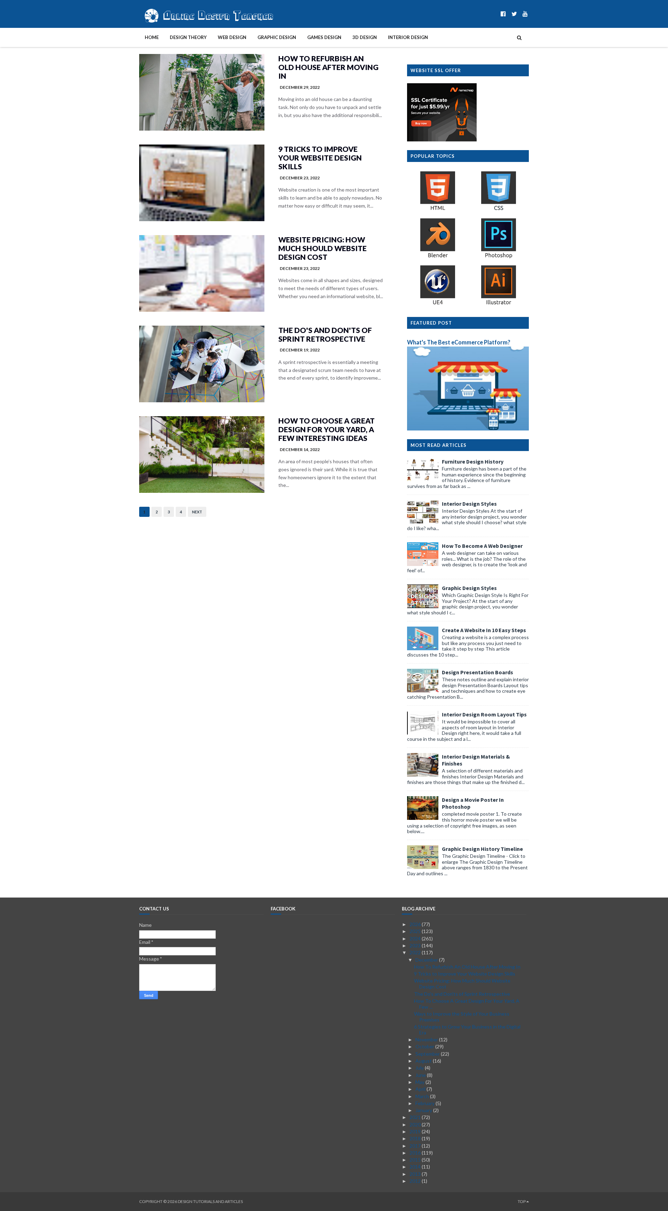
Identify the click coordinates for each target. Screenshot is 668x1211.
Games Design (324, 37)
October (425, 1046)
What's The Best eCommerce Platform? (458, 342)
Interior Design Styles (469, 503)
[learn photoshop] (498, 257)
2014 (415, 1167)
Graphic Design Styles (469, 587)
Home (152, 37)
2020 (415, 1124)
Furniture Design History (472, 461)
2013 (415, 1174)
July (420, 1068)
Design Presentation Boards (477, 672)
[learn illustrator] (498, 304)
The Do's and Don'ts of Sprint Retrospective (325, 334)
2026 (415, 924)
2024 (415, 938)
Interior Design (408, 37)
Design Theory (188, 37)
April (421, 1089)
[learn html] (437, 210)
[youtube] (525, 13)
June (421, 1075)
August (424, 1061)
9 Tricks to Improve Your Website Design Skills (320, 158)
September (428, 1054)
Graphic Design (276, 37)
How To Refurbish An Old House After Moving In (328, 67)
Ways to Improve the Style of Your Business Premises (461, 1017)
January (424, 1110)
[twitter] (514, 13)
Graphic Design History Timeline (482, 848)
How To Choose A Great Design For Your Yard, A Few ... (466, 1004)
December (427, 960)
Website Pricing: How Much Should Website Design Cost (322, 248)
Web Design (232, 37)
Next (197, 512)
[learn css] (498, 210)
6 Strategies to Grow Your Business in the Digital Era (467, 1029)
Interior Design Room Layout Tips (484, 714)
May (420, 1082)
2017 (415, 1146)
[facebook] (503, 13)
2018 (415, 1138)
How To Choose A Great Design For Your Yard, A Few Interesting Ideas (326, 429)
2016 (415, 1153)
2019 (415, 1131)
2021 (415, 1117)
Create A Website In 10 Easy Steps (484, 630)
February (425, 1103)
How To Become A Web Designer (482, 545)
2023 (415, 945)
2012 (415, 1181)
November (427, 1039)
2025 (415, 931)
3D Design (364, 37)
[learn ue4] (437, 304)
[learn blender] (437, 257)
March (422, 1096)
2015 (415, 1160)
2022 (415, 952)
